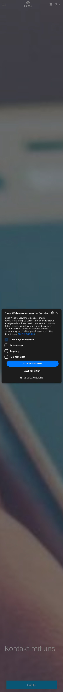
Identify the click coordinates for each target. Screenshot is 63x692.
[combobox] (52, 312)
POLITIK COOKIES (26, 334)
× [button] (57, 313)
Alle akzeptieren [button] (32, 363)
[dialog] (32, 346)
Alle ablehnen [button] (32, 371)
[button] (31, 378)
